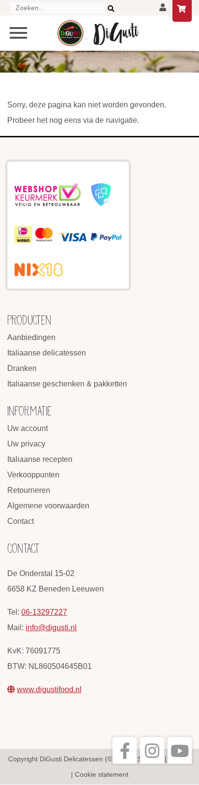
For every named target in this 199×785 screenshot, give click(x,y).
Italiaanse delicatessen (46, 353)
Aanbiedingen (31, 337)
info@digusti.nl (51, 627)
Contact (20, 521)
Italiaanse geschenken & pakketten (67, 384)
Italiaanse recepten (39, 459)
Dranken (22, 368)
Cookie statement (101, 774)
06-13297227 (44, 612)
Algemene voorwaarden (48, 506)
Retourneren (28, 490)
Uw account (27, 428)
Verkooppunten (33, 475)
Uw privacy (26, 444)
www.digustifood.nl (49, 689)
